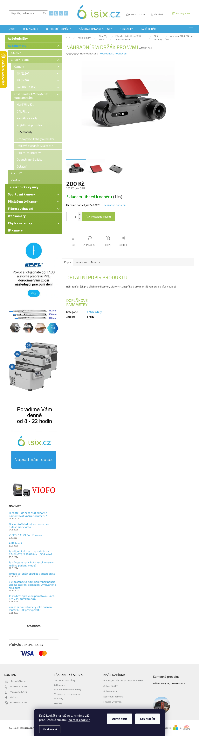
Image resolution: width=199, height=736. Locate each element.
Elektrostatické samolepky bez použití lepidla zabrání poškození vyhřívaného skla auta (32, 584)
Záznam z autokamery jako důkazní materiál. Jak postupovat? (30, 608)
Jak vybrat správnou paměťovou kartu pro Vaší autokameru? (32, 597)
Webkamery (17, 216)
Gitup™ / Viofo (20, 60)
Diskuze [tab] (95, 262)
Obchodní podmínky (64, 680)
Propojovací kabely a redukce (36, 139)
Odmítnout (119, 719)
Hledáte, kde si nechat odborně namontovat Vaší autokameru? (28, 514)
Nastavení (50, 729)
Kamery (19, 67)
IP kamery (15, 230)
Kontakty (58, 698)
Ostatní (21, 166)
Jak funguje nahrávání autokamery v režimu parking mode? (31, 564)
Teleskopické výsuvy (23, 187)
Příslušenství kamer (23, 201)
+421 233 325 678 (18, 692)
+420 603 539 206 (18, 686)
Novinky (58, 703)
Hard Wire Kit (25, 104)
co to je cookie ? (79, 720)
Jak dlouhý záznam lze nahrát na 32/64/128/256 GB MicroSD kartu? (30, 553)
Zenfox (15, 180)
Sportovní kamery (21, 194)
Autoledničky (18, 38)
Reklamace (59, 685)
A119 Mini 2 (15, 543)
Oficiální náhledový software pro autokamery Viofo (29, 526)
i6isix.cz (14, 697)
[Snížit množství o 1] (80, 219)
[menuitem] (12, 29)
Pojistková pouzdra (29, 125)
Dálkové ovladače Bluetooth (35, 146)
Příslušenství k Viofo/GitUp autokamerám (31, 96)
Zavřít (87, 230)
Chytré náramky (20, 223)
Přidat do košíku (101, 216)
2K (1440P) (24, 80)
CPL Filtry (23, 111)
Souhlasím (147, 719)
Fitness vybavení (20, 209)
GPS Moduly (94, 312)
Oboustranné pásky (29, 160)
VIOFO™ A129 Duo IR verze (25, 535)
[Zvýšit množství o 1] (80, 214)
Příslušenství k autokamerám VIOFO (123, 680)
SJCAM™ (16, 53)
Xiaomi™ (16, 173)
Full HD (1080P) (26, 87)
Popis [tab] (67, 262)
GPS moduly (24, 132)
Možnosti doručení (115, 205)
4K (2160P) (24, 73)
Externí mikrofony (29, 153)
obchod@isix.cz (18, 681)
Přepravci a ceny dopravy (67, 694)
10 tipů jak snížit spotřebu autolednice (32, 573)
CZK (140, 14)
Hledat (44, 13)
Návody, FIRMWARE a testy (67, 689)
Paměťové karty (27, 118)
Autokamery (17, 46)
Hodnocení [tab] (81, 262)
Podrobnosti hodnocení (113, 54)
